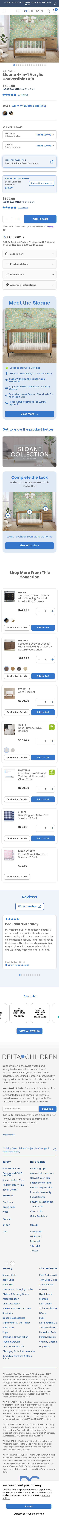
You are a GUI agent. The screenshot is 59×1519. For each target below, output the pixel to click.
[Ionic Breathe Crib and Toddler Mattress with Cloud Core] (9, 774)
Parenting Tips (38, 1168)
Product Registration (41, 1187)
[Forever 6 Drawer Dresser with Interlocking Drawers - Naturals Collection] (9, 645)
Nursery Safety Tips (13, 1180)
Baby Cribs (8, 1279)
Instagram (36, 1231)
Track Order (36, 1206)
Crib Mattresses (11, 1303)
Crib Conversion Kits (13, 1346)
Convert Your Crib (40, 1178)
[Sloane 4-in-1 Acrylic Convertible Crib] (5, 113)
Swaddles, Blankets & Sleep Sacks (17, 1357)
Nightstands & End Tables (16, 1322)
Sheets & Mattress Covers (17, 1308)
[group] (29, 135)
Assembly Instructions (42, 1173)
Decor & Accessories (14, 1318)
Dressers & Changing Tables (18, 1289)
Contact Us (36, 1211)
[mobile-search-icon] (48, 11)
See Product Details (17, 627)
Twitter (34, 1250)
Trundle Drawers (11, 1341)
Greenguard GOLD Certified (12, 1174)
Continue (47, 1109)
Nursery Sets (9, 1275)
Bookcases (8, 1327)
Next (13, 1263)
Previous (7, 1263)
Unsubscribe (8, 1134)
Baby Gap (8, 1284)
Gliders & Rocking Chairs (16, 1294)
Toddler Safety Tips (13, 1185)
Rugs (5, 1332)
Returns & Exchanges (41, 1201)
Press (5, 1211)
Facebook (35, 1236)
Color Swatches (38, 1216)
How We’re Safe (11, 1168)
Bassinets (8, 1313)
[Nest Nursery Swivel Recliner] (9, 729)
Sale (5, 1231)
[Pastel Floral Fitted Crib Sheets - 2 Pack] (9, 855)
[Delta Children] (29, 1057)
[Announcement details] (54, 1150)
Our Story (8, 1202)
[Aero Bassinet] (9, 693)
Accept (29, 1506)
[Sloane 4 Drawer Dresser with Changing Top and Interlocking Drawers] (9, 596)
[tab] (14, 65)
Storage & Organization (15, 1337)
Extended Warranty (40, 1192)
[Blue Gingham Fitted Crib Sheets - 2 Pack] (9, 816)
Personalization (11, 1298)
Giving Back (9, 1207)
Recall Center (10, 1189)
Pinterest (35, 1241)
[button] (29, 452)
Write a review (27, 906)
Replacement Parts (40, 1182)
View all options (29, 545)
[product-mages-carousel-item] (29, 39)
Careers (7, 1219)
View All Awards (29, 1031)
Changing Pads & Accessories (19, 1351)
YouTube (35, 1245)
